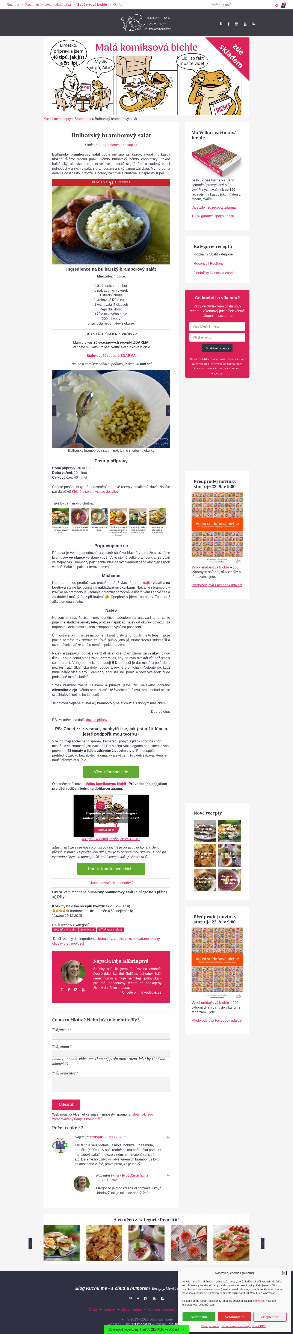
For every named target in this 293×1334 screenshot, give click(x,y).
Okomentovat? (100, 883)
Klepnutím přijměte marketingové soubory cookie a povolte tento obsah (111, 815)
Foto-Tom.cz (175, 1324)
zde (220, 373)
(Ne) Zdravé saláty (65, 929)
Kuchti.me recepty (57, 119)
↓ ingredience (109, 145)
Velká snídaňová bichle (210, 567)
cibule (118, 939)
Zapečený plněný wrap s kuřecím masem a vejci (137, 530)
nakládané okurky (146, 939)
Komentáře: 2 (123, 883)
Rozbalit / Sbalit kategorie (213, 254)
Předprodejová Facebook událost (217, 585)
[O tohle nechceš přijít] (284, 4)
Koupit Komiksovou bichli (111, 869)
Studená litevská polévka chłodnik (80, 528)
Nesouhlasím (234, 1317)
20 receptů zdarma (221, 207)
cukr (128, 939)
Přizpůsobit (270, 1317)
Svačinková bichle (92, 4)
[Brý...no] (60, 910)
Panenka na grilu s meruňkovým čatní (60, 530)
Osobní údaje (131, 1309)
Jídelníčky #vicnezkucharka (215, 273)
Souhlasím (199, 1317)
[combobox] (240, 5)
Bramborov (82, 119)
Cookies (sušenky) (162, 1309)
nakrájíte (145, 583)
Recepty (12, 4)
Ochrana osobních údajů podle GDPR (244, 1326)
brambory (105, 939)
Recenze (32, 4)
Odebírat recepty (217, 348)
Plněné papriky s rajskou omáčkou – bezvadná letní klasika (118, 531)
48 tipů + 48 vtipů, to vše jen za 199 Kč (111, 839)
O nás (117, 4)
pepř (74, 943)
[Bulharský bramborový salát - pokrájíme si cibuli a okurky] (111, 409)
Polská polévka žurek (99, 528)
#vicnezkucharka (58, 4)
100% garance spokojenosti (213, 216)
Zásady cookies (210, 1326)
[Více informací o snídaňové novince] (217, 494)
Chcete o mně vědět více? (142, 992)
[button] (284, 1273)
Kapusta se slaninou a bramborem (157, 530)
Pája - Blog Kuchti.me (130, 1175)
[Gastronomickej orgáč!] (67, 910)
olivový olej (60, 943)
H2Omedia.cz (141, 1324)
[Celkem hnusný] (57, 910)
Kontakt (109, 1309)
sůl (82, 943)
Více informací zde (111, 772)
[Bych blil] (54, 910)
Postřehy (217, 263)
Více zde (198, 207)
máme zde (258, 1300)
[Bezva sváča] (64, 910)
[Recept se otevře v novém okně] (60, 516)
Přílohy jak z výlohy (110, 929)
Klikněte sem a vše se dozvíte (94, 491)
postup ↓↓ (130, 145)
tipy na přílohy (96, 720)
